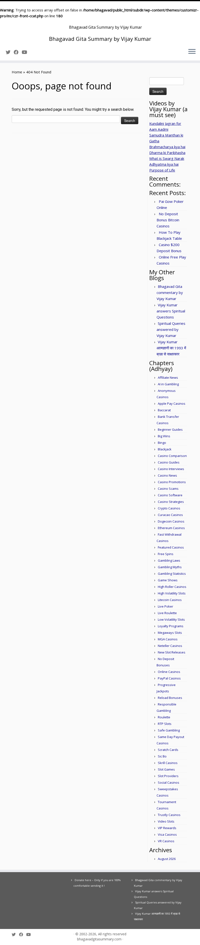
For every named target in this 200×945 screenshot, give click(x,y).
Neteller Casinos (170, 646)
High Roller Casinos (172, 586)
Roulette (164, 717)
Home (17, 71)
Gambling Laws (169, 560)
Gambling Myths (170, 567)
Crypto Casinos (169, 508)
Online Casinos (169, 672)
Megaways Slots (170, 632)
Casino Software (170, 495)
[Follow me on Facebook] (18, 52)
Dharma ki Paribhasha (167, 152)
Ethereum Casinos (171, 528)
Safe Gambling (169, 730)
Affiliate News (168, 377)
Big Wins (164, 436)
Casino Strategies (171, 501)
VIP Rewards (167, 828)
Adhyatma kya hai (164, 164)
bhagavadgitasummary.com (99, 939)
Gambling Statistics (172, 573)
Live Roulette (167, 613)
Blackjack (164, 449)
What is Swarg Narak (166, 158)
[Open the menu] (192, 51)
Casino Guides (169, 462)
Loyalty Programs (170, 626)
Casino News (167, 475)
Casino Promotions (172, 482)
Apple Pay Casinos (171, 403)
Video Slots (166, 821)
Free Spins (165, 554)
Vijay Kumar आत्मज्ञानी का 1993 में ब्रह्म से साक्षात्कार (171, 347)
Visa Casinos (167, 834)
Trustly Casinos (169, 815)
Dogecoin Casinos (171, 521)
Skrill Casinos (168, 763)
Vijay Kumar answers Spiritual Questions (171, 310)
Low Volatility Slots (171, 619)
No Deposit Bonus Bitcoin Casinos (168, 219)
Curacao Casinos (170, 515)
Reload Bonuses (170, 698)
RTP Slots (164, 724)
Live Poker (165, 606)
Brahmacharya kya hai (167, 146)
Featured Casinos (171, 547)
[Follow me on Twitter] (10, 52)
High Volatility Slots (172, 593)
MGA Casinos (168, 639)
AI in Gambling (168, 384)
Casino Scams (168, 488)
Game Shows (168, 580)
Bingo (162, 442)
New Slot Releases (171, 652)
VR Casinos (166, 841)
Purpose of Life (162, 170)
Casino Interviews (171, 469)
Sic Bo (162, 756)
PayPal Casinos (169, 678)
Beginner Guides (170, 429)
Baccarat (164, 410)
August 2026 (167, 859)
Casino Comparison (172, 456)
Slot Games (166, 769)
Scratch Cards (168, 749)
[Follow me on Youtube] (26, 52)
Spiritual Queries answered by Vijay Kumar (171, 329)
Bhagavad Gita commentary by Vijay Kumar (170, 292)
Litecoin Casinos (170, 600)
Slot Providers (168, 776)
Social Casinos (168, 782)
